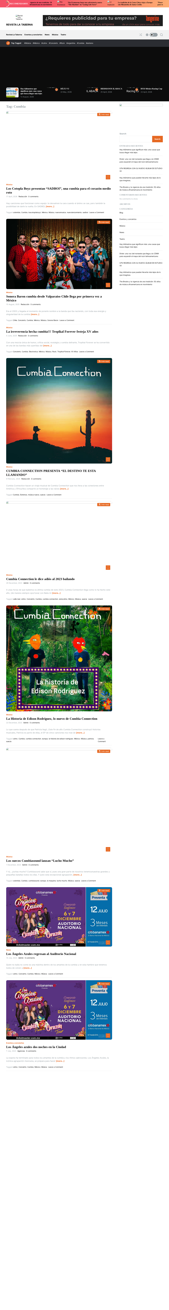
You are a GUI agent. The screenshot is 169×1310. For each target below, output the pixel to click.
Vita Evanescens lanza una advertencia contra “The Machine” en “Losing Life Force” (30, 4)
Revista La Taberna (14, 35)
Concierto (22, 320)
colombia (16, 212)
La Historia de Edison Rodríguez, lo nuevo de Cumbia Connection (51, 718)
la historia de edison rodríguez (61, 738)
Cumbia (24, 212)
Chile (15, 320)
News (47, 35)
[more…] (50, 206)
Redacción (23, 196)
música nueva (33, 495)
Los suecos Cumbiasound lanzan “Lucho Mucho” (40, 860)
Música (55, 35)
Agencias (21, 1051)
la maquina (51, 881)
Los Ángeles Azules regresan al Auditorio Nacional (41, 954)
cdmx (23, 599)
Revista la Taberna (19, 24)
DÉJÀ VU (64, 89)
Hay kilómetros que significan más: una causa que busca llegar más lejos (31, 91)
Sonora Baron (52, 320)
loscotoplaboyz (34, 212)
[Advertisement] (84, 69)
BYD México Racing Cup (151, 89)
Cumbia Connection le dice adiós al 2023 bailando (40, 579)
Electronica (33, 351)
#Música (28, 43)
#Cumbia (81, 43)
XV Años (74, 351)
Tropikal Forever (63, 351)
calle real (16, 599)
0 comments (33, 196)
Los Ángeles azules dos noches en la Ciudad (36, 1047)
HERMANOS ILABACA (111, 89)
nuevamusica (60, 212)
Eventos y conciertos (33, 35)
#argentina (71, 43)
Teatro (63, 35)
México (45, 212)
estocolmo (63, 599)
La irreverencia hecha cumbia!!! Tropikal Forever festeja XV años (52, 331)
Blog (121, 213)
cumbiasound (33, 881)
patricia (91, 738)
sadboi (85, 212)
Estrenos (23, 495)
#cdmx (44, 43)
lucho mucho (62, 881)
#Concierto (53, 43)
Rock (54, 351)
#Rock (62, 43)
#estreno (89, 43)
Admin (26, 583)
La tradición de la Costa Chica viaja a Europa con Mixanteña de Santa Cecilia (80, 4)
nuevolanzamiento (74, 212)
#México (36, 43)
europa (45, 738)
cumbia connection (50, 599)
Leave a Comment (96, 212)
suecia (42, 495)
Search (123, 133)
